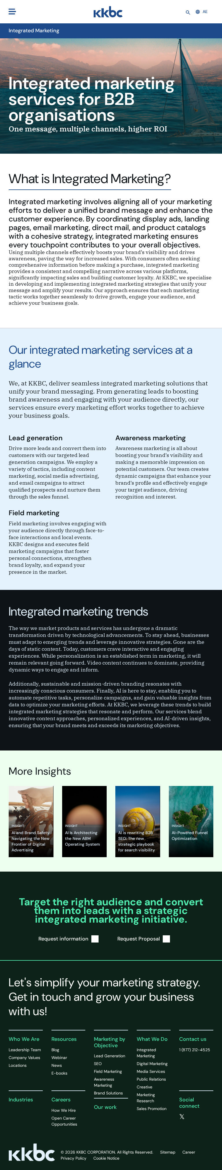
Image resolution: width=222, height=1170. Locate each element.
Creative (144, 1087)
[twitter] (182, 1117)
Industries (21, 1099)
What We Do (152, 1039)
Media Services (151, 1071)
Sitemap (167, 1152)
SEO (98, 1063)
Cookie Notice (106, 1158)
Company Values (24, 1057)
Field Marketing (108, 1071)
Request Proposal (138, 938)
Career (188, 1152)
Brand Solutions (108, 1093)
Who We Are (24, 1039)
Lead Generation (109, 1055)
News (56, 1065)
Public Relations (151, 1079)
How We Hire (63, 1110)
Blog (55, 1049)
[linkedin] (181, 1123)
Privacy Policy (73, 1158)
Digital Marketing (152, 1063)
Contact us (192, 1039)
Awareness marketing (150, 437)
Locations (18, 1065)
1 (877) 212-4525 (194, 1049)
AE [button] (205, 11)
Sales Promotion (151, 1108)
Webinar (59, 1057)
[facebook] (194, 1117)
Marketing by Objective (109, 1042)
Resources (64, 1039)
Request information (63, 938)
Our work (105, 1107)
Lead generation (35, 437)
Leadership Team (25, 1049)
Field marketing (34, 512)
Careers (61, 1099)
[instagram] (193, 1123)
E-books (59, 1073)
